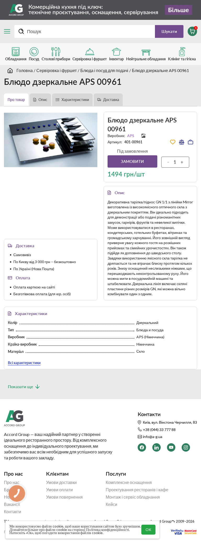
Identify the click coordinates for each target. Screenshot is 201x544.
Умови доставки (61, 482)
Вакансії (12, 504)
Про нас (11, 482)
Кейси (111, 504)
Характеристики (75, 99)
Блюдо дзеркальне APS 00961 (160, 70)
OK (148, 529)
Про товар (16, 99)
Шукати (169, 31)
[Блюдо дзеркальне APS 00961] (50, 140)
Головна (24, 70)
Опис (42, 99)
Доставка (111, 99)
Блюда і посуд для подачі (104, 70)
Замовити (132, 161)
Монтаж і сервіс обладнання (133, 497)
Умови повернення (64, 497)
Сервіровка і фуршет (56, 70)
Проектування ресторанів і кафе (137, 490)
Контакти (12, 512)
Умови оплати (59, 490)
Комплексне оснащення (129, 482)
